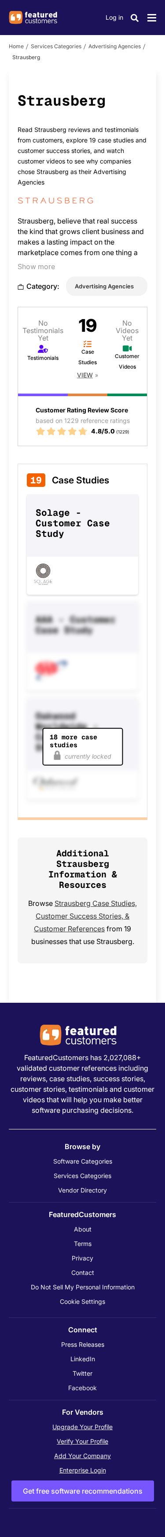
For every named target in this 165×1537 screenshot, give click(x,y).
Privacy (82, 1258)
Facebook (82, 1387)
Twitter (82, 1373)
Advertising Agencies (114, 46)
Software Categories (82, 1161)
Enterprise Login (82, 1470)
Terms (83, 1243)
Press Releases (82, 1344)
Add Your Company (82, 1455)
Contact (82, 1272)
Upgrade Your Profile (82, 1427)
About (83, 1229)
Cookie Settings (82, 1301)
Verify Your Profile (82, 1441)
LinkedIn (82, 1359)
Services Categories (56, 46)
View (85, 375)
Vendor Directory (82, 1190)
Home (16, 46)
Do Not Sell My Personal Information (83, 1287)
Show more (36, 266)
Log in (114, 17)
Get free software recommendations (83, 1491)
